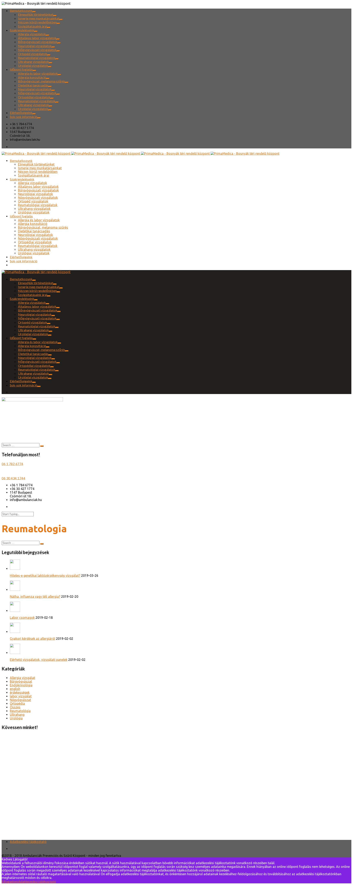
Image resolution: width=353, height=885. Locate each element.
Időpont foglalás (21, 69)
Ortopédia (17, 703)
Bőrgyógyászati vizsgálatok (37, 42)
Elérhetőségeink (21, 113)
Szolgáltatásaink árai (32, 26)
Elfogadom (10, 881)
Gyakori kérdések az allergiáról (32, 638)
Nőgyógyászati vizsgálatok (37, 50)
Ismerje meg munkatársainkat (38, 18)
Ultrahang (17, 714)
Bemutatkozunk (21, 10)
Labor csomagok (22, 617)
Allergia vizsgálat (22, 678)
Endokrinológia (21, 685)
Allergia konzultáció (32, 77)
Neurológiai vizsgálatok (35, 46)
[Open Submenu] (34, 11)
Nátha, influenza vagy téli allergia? (35, 596)
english (15, 689)
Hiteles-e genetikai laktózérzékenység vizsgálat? (45, 575)
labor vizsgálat (21, 696)
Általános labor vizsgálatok (37, 38)
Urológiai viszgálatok (33, 109)
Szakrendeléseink (22, 30)
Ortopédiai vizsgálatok (34, 97)
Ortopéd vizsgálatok (32, 54)
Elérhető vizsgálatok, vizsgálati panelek (38, 659)
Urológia (16, 718)
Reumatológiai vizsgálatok (36, 58)
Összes (15, 707)
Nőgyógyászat (20, 700)
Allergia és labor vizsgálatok (38, 73)
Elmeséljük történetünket (35, 14)
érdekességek (20, 692)
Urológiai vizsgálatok (33, 65)
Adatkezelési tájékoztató (28, 842)
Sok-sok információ (23, 117)
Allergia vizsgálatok (32, 34)
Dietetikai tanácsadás (33, 85)
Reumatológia (20, 711)
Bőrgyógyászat (21, 681)
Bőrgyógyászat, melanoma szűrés (41, 81)
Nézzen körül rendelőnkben (37, 22)
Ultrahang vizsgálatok (33, 61)
